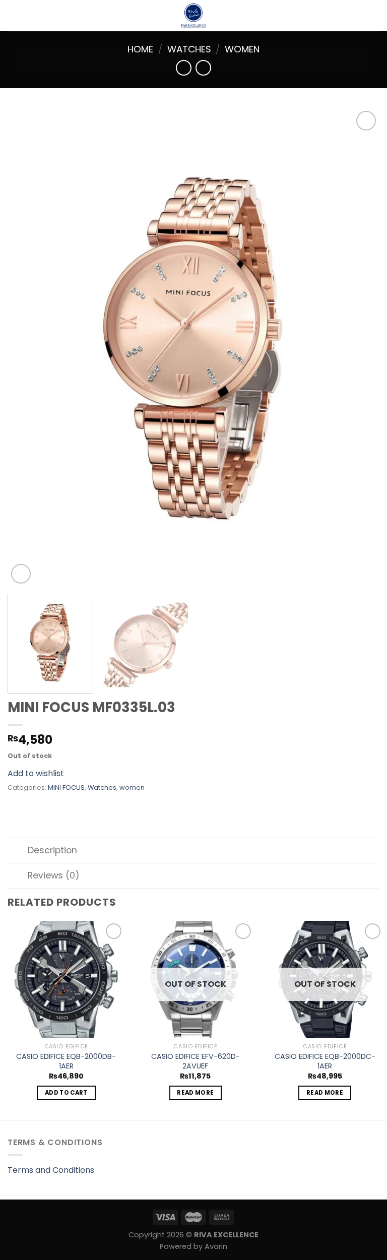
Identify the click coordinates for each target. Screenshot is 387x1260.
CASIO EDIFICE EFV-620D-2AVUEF (195, 1061)
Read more (195, 1093)
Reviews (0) (54, 875)
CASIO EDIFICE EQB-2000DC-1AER (325, 1061)
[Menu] (14, 15)
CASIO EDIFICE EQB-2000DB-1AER (66, 1061)
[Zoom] (21, 574)
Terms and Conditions (51, 1170)
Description (52, 850)
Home (140, 49)
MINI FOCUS (66, 787)
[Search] (375, 15)
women (242, 49)
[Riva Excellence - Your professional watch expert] (193, 15)
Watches (189, 49)
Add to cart (66, 1093)
